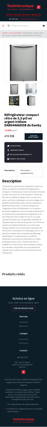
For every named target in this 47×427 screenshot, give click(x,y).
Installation (23, 322)
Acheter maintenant (34, 136)
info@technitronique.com (29, 19)
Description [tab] (9, 170)
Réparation (23, 326)
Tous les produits (15, 33)
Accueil (4, 33)
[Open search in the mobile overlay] (23, 25)
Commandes (23, 339)
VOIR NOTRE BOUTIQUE (23, 308)
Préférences (23, 343)
